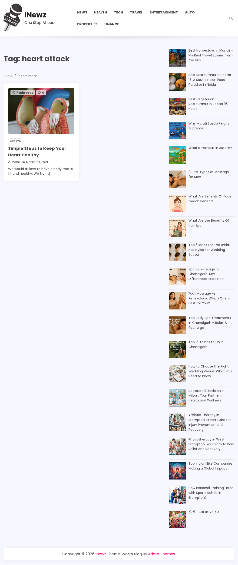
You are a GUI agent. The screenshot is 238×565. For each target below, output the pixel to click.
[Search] (231, 18)
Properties (87, 24)
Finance (111, 24)
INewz (35, 15)
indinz (16, 162)
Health (100, 12)
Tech (118, 12)
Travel (136, 12)
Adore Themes (161, 554)
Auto (190, 12)
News (82, 12)
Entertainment (163, 12)
